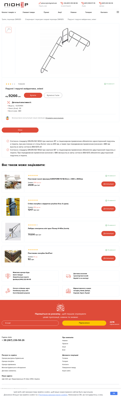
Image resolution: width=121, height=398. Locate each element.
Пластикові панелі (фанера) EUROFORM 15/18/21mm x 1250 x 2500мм (55, 179)
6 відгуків (21, 84)
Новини (64, 341)
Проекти (65, 344)
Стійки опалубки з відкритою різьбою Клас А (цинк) (48, 204)
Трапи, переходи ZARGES (11, 19)
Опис (20, 130)
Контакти (65, 364)
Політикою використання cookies (53, 395)
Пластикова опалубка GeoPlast (40, 253)
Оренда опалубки (8, 361)
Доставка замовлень (9, 371)
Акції (64, 347)
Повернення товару (69, 368)
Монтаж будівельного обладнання (14, 368)
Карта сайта (66, 371)
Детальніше (108, 184)
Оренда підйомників (9, 364)
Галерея (65, 361)
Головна (65, 358)
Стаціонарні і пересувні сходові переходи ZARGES (44, 19)
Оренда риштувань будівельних (13, 358)
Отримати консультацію (54, 118)
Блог (64, 350)
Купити (33, 95)
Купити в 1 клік (53, 95)
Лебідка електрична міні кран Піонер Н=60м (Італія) (48, 228)
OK (114, 393)
